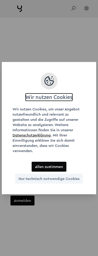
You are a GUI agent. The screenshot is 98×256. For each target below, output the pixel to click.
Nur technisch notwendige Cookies (49, 178)
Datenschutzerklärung (32, 135)
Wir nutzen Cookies (49, 97)
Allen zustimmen (49, 166)
